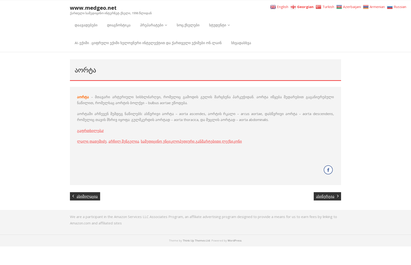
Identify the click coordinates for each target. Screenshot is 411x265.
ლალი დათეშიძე (92, 141)
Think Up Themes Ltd (196, 240)
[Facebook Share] (328, 169)
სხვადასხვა (241, 42)
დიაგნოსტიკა (119, 25)
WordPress (234, 240)
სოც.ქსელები (188, 25)
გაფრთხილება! (90, 130)
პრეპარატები (151, 25)
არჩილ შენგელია (123, 141)
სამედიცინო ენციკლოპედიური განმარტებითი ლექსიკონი (191, 141)
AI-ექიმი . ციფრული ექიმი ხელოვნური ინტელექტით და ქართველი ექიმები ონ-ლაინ (148, 42)
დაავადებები (86, 25)
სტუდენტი (217, 25)
